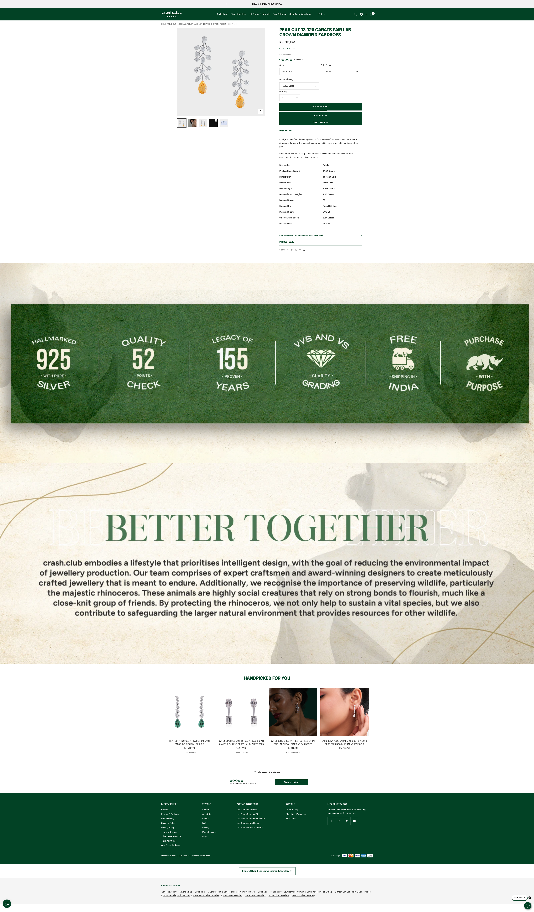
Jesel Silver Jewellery (255, 895)
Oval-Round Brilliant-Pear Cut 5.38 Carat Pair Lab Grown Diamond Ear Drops (292, 742)
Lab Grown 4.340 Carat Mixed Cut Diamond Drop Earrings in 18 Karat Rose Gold (345, 742)
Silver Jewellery (238, 14)
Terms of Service (169, 832)
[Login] (366, 14)
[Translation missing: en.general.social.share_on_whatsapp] (304, 250)
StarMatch (291, 818)
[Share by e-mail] (300, 250)
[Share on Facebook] (288, 250)
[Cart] (371, 14)
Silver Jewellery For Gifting (319, 892)
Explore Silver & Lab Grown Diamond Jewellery (267, 871)
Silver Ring (200, 892)
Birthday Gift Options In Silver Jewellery (353, 892)
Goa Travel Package (170, 845)
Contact (165, 809)
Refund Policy (167, 818)
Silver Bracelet (214, 892)
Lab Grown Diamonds (259, 14)
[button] (287, 48)
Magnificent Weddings (300, 14)
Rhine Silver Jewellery (279, 895)
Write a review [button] (291, 782)
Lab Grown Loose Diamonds (250, 827)
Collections (222, 14)
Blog (204, 836)
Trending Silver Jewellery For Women (287, 892)
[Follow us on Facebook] (331, 821)
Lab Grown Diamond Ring (248, 814)
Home (163, 24)
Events (205, 818)
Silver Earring (186, 892)
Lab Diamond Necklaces (248, 823)
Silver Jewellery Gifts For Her (176, 895)
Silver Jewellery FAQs (171, 836)
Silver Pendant (230, 892)
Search (205, 809)
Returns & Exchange (170, 814)
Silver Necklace (247, 892)
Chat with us (321, 122)
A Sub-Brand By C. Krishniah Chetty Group (193, 856)
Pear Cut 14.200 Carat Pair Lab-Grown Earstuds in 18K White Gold (189, 742)
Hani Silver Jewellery (232, 895)
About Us (206, 814)
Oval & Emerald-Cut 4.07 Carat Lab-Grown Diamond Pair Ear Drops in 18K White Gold (241, 742)
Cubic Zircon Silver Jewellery (206, 895)
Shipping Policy (168, 823)
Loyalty (205, 827)
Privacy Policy (167, 827)
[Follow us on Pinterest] (346, 821)
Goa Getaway (279, 14)
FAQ (204, 823)
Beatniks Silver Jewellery (303, 895)
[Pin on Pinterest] (291, 250)
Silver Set (262, 892)
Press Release (209, 832)
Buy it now (320, 115)
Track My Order (168, 841)
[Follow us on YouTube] (354, 821)
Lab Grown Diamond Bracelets (251, 818)
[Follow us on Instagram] (339, 821)
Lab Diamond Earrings (247, 809)
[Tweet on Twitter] (295, 249)
